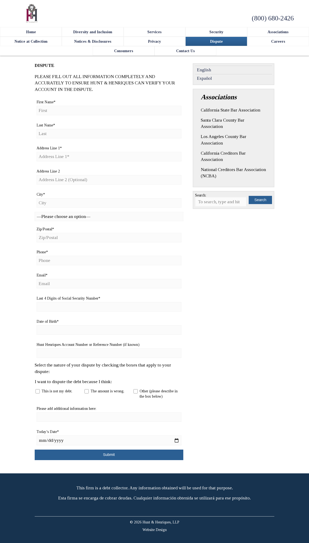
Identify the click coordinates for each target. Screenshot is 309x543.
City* (41, 194)
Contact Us (185, 51)
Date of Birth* (48, 321)
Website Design (155, 530)
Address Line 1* (49, 148)
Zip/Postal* (45, 229)
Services (154, 32)
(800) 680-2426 (273, 18)
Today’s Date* (48, 432)
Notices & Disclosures (92, 41)
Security (216, 32)
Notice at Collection (31, 41)
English (204, 69)
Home (31, 32)
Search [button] (260, 200)
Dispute (216, 41)
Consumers (123, 51)
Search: (200, 195)
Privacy (154, 41)
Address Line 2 (48, 171)
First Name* (46, 102)
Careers (278, 41)
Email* (42, 275)
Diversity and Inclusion (92, 32)
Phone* (42, 252)
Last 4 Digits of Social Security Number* (68, 298)
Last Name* (46, 125)
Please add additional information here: (66, 408)
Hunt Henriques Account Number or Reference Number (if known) (88, 345)
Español (204, 78)
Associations (278, 32)
